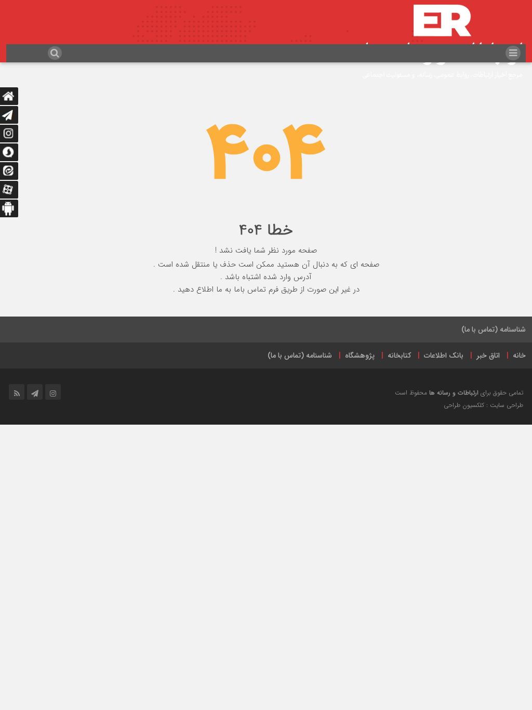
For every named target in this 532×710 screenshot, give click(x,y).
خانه (519, 355)
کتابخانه (399, 355)
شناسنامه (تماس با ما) (493, 329)
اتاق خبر (488, 355)
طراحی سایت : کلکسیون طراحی (483, 405)
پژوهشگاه (360, 355)
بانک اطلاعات (443, 355)
